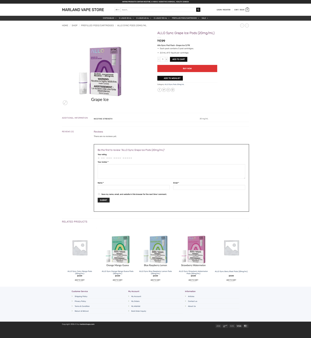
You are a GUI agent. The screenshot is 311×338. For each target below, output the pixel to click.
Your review (103, 162)
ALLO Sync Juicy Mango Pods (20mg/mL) (80, 272)
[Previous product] (247, 25)
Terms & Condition (82, 306)
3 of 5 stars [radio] (108, 158)
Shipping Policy (81, 296)
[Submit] (198, 10)
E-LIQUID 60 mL (142, 18)
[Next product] (242, 25)
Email (176, 183)
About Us (192, 306)
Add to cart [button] (80, 280)
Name (101, 183)
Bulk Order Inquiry (138, 311)
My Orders (135, 301)
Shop (75, 25)
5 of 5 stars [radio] (127, 158)
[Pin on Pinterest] (173, 90)
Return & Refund (82, 311)
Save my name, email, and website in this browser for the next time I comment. (134, 194)
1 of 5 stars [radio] (98, 158)
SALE (204, 18)
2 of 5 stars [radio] (102, 158)
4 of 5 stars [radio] (117, 158)
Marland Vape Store (83, 10)
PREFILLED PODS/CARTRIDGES (184, 18)
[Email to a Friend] (168, 90)
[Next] (249, 256)
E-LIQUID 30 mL (125, 18)
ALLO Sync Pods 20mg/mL (132, 25)
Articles (191, 296)
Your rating (102, 154)
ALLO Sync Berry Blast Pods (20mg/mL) (231, 271)
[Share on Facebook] (160, 90)
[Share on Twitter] (164, 90)
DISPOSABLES (108, 18)
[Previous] (62, 256)
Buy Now (187, 68)
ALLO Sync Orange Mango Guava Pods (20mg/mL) (117, 272)
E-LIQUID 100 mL (160, 18)
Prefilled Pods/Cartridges (97, 25)
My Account (136, 296)
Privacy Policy (80, 301)
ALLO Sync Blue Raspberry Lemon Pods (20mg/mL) (155, 272)
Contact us (192, 301)
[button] (224, 10)
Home (65, 25)
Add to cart (178, 59)
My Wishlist (135, 306)
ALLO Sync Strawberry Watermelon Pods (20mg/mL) (193, 272)
